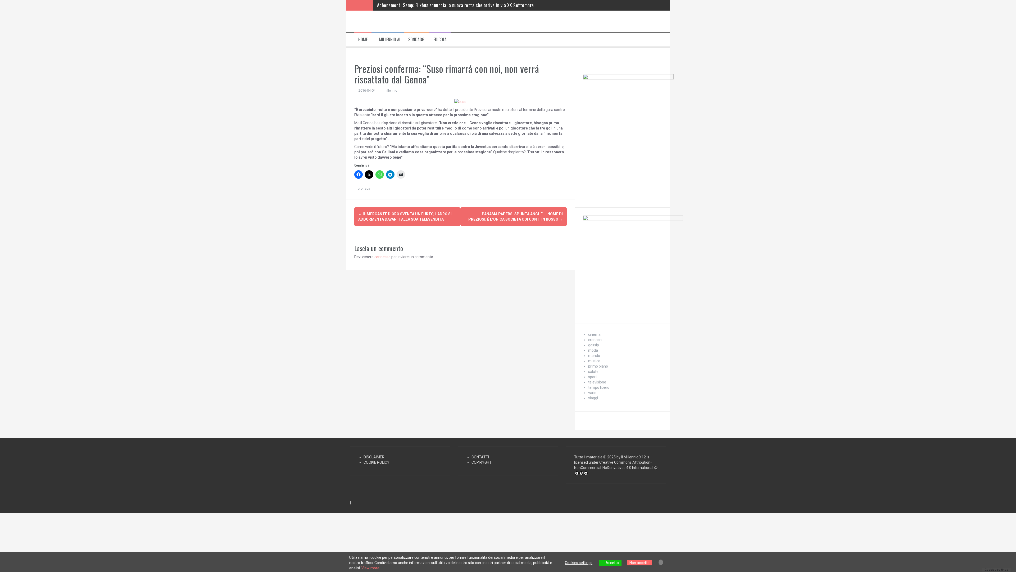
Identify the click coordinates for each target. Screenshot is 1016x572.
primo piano (598, 366)
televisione (597, 382)
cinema (594, 334)
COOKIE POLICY (376, 462)
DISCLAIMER (374, 457)
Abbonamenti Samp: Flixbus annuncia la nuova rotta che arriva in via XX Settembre (455, 5)
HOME (363, 40)
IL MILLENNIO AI (387, 40)
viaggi (593, 398)
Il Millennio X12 (633, 457)
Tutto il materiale (588, 457)
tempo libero (598, 387)
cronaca (364, 188)
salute (593, 371)
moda (593, 350)
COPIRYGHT (481, 462)
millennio (390, 90)
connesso (382, 257)
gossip (593, 345)
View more (370, 568)
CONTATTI (480, 457)
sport (592, 377)
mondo (594, 356)
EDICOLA (440, 40)
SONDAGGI (416, 40)
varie (592, 393)
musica (594, 361)
